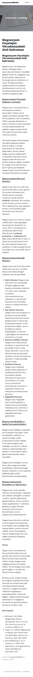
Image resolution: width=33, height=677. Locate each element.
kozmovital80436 (10, 2)
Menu (27, 2)
